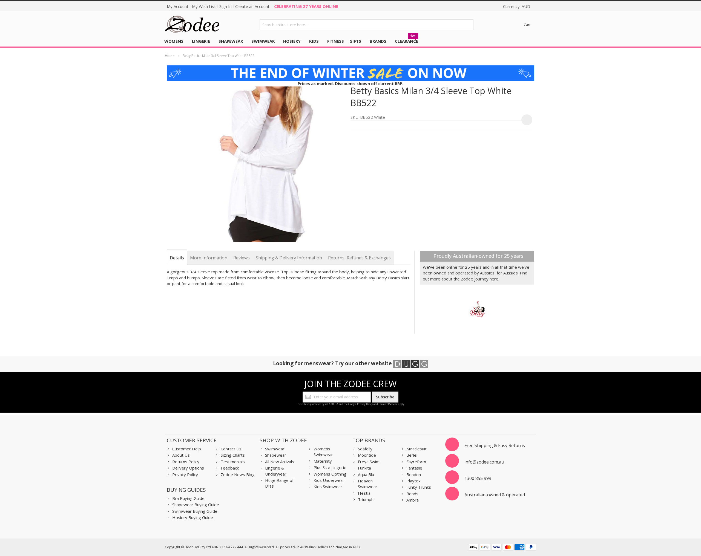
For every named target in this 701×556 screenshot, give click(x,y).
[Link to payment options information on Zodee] (502, 548)
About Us (181, 455)
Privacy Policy (365, 404)
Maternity (323, 461)
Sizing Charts (233, 455)
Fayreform (416, 461)
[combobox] (367, 24)
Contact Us (231, 448)
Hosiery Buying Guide (192, 517)
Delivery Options (188, 468)
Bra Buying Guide (188, 498)
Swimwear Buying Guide (194, 511)
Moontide (367, 455)
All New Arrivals (279, 461)
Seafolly (365, 448)
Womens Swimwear (323, 451)
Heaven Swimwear (367, 483)
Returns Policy (185, 461)
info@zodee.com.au (484, 462)
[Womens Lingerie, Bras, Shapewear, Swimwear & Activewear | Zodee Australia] (192, 25)
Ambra (412, 500)
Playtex (413, 480)
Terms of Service (388, 404)
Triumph (366, 499)
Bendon (413, 474)
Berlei (411, 455)
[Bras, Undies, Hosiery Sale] (350, 68)
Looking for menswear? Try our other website (333, 363)
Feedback (230, 468)
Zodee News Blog (238, 474)
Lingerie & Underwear (275, 470)
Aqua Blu (366, 474)
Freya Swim (369, 461)
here (494, 279)
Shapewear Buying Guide (195, 504)
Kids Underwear (329, 480)
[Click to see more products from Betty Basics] (477, 309)
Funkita (364, 468)
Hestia (364, 493)
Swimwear (275, 448)
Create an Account (252, 6)
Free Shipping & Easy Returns (494, 445)
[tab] (177, 258)
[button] (526, 119)
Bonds (412, 493)
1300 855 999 (477, 478)
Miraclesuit (416, 448)
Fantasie (414, 468)
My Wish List (204, 6)
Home (169, 55)
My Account (177, 6)
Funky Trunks (418, 487)
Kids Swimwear (328, 486)
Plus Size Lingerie (330, 467)
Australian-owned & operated (494, 495)
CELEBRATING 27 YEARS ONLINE (306, 6)
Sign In (225, 6)
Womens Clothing (330, 474)
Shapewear (275, 455)
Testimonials (233, 461)
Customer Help (186, 448)
